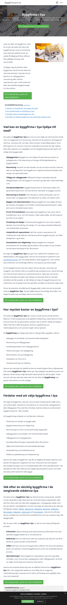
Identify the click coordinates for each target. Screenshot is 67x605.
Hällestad (54, 509)
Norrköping (38, 512)
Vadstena (38, 509)
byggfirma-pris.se (10, 260)
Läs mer (51, 598)
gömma (26, 105)
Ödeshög (17, 512)
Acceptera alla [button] (27, 601)
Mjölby (21, 509)
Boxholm (46, 509)
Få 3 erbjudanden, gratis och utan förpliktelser (33, 26)
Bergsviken (7, 512)
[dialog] (33, 598)
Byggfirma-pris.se (13, 2)
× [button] (65, 593)
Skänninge (29, 509)
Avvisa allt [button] (40, 601)
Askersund (26, 512)
